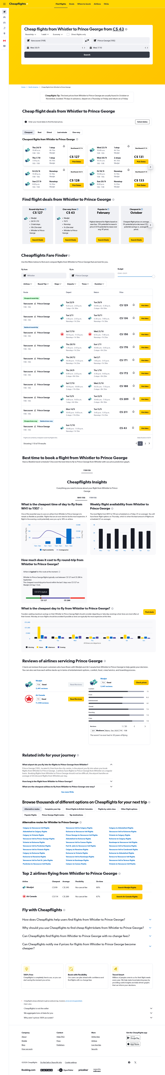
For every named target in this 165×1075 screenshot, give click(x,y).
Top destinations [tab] (76, 815)
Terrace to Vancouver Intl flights (122, 857)
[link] (37, 239)
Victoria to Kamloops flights (77, 860)
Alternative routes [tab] (31, 809)
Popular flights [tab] (30, 815)
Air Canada (40, 695)
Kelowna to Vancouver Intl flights (79, 831)
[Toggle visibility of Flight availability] (47, 550)
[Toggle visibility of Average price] (62, 550)
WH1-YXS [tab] (81, 498)
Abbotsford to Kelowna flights (78, 839)
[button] (4, 4)
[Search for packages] (4, 28)
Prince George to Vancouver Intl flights (82, 835)
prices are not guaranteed (73, 1001)
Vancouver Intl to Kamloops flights (80, 857)
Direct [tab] (49, 132)
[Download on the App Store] (133, 1044)
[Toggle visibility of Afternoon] (50, 647)
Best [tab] (39, 132)
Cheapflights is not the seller (36, 1008)
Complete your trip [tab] (52, 809)
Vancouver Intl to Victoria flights (36, 849)
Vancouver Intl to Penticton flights (37, 846)
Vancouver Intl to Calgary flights (79, 828)
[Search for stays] (4, 17)
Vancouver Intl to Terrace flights (122, 860)
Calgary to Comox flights (76, 864)
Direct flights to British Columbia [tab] (79, 809)
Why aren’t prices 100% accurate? (38, 1017)
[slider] (153, 276)
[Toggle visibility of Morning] (30, 647)
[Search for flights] (4, 11)
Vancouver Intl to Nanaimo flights (123, 846)
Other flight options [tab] (129, 809)
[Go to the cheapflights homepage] (18, 4)
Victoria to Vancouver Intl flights (122, 864)
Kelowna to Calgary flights (120, 839)
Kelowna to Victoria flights (77, 853)
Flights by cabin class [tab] (107, 809)
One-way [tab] (76, 132)
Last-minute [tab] (62, 132)
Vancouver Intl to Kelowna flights (122, 831)
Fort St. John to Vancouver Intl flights (81, 846)
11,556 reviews (42, 703)
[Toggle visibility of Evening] (61, 647)
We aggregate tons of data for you (38, 1013)
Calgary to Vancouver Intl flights (36, 828)
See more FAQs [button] (67, 792)
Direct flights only (78, 34)
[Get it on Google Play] (133, 1037)
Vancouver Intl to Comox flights (79, 842)
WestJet (39, 681)
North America (33, 87)
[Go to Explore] (4, 33)
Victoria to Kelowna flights (34, 842)
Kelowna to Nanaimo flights (34, 857)
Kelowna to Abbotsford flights (121, 853)
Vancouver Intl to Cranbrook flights (123, 849)
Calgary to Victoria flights (33, 835)
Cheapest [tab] (28, 132)
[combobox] (31, 34)
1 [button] (140, 443)
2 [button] (145, 443)
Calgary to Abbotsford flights (121, 828)
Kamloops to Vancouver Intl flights (123, 842)
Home (23, 87)
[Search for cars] (4, 22)
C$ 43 (118, 29)
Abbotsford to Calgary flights (35, 831)
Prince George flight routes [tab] (53, 815)
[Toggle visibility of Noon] (40, 647)
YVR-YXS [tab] (87, 470)
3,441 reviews (42, 688)
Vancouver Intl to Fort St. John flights (38, 860)
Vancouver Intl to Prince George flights (39, 839)
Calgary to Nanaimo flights (77, 849)
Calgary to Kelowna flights (34, 853)
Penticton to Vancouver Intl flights (37, 864)
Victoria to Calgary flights (119, 835)
